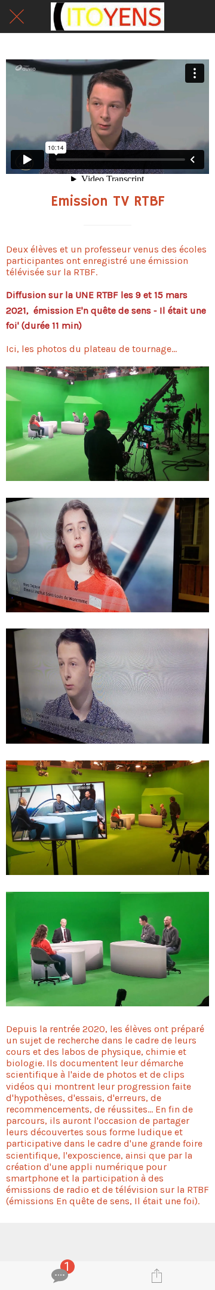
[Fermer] (17, 17)
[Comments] (58, 1275)
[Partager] (156, 1275)
